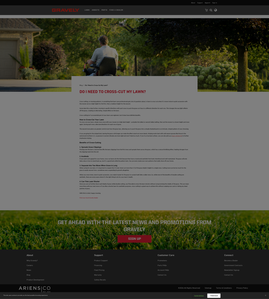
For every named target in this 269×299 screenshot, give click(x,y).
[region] (134, 295)
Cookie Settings (199, 295)
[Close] (265, 295)
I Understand (214, 295)
